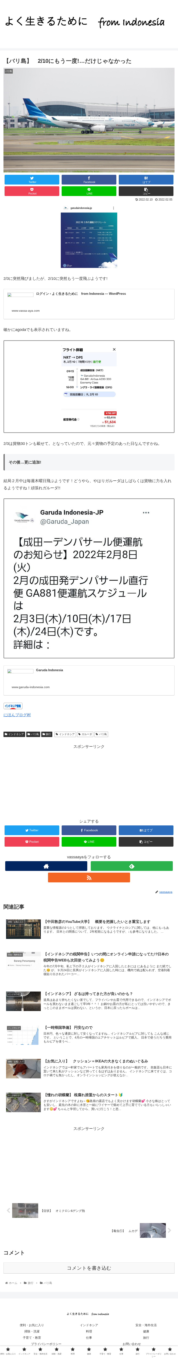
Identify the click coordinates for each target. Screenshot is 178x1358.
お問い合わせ (132, 1344)
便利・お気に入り (32, 1325)
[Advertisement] (89, 780)
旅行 (48, 734)
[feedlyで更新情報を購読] (132, 866)
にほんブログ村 (17, 715)
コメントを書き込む (89, 1268)
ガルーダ (87, 734)
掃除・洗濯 (32, 1331)
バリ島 (35, 734)
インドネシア (16, 734)
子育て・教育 (32, 1337)
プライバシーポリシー (46, 1344)
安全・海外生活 (146, 1325)
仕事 (89, 1337)
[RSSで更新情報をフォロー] (89, 877)
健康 (146, 1331)
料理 (89, 1331)
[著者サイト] (46, 866)
